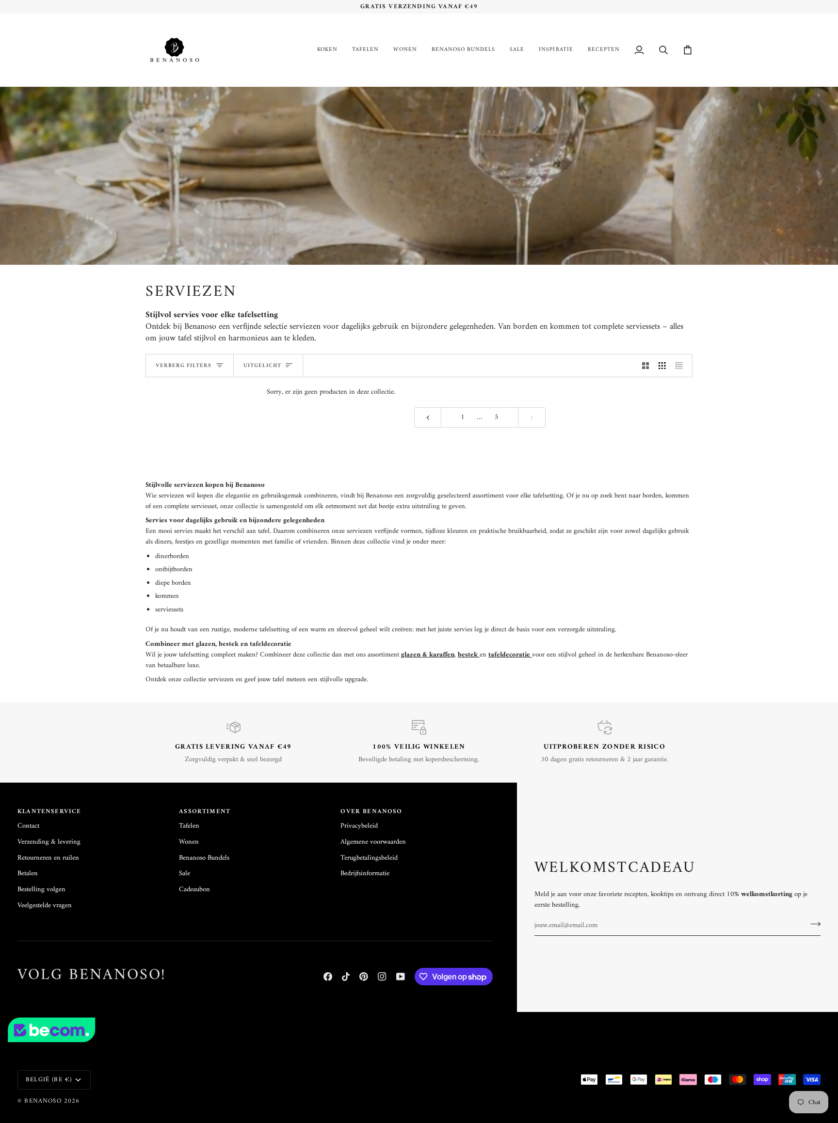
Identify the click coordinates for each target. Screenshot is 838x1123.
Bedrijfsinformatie (364, 873)
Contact (28, 826)
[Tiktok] (346, 976)
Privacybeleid (359, 826)
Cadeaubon (194, 889)
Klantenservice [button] (49, 812)
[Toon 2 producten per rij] (645, 365)
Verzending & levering (49, 842)
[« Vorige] (428, 417)
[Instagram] (382, 976)
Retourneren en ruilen (48, 858)
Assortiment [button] (204, 812)
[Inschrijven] (813, 924)
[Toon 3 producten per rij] (662, 365)
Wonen (189, 842)
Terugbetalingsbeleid (369, 858)
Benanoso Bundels (204, 858)
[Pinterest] (363, 976)
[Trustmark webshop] (419, 1030)
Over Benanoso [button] (371, 812)
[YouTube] (400, 976)
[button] (327, 50)
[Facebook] (327, 976)
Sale (184, 873)
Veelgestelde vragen (44, 905)
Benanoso (42, 1101)
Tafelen (189, 826)
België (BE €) (49, 1079)
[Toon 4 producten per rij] (682, 365)
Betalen (27, 873)
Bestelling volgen (41, 889)
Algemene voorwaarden (373, 842)
